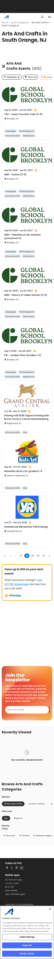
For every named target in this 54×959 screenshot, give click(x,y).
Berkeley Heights (44, 835)
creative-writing (36, 803)
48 (26, 555)
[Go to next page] (49, 556)
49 (32, 555)
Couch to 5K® (12, 883)
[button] (30, 77)
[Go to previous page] (5, 556)
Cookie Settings (27, 937)
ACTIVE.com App (13, 879)
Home (5, 22)
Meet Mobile (11, 890)
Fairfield (25, 835)
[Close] (50, 909)
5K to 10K (9, 886)
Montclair (10, 835)
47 (21, 555)
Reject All (27, 945)
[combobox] (12, 77)
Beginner (18, 818)
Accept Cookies (27, 953)
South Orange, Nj (19, 22)
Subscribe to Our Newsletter (19, 904)
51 (43, 555)
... (15, 555)
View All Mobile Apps (15, 894)
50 (38, 555)
